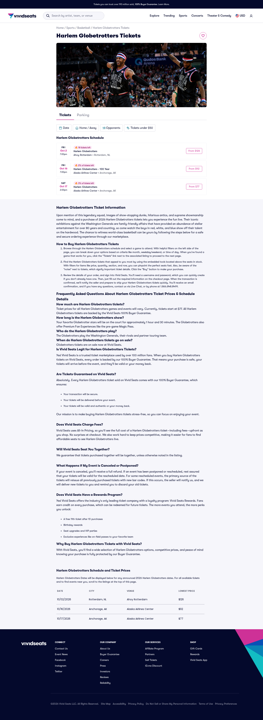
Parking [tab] (83, 115)
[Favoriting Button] (203, 35)
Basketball (83, 27)
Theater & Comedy (219, 15)
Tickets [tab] (65, 115)
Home (60, 27)
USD (242, 15)
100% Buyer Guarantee (146, 4)
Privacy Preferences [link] (226, 703)
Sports (183, 15)
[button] (63, 127)
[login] (251, 16)
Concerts (197, 15)
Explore (154, 15)
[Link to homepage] (23, 16)
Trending (169, 15)
